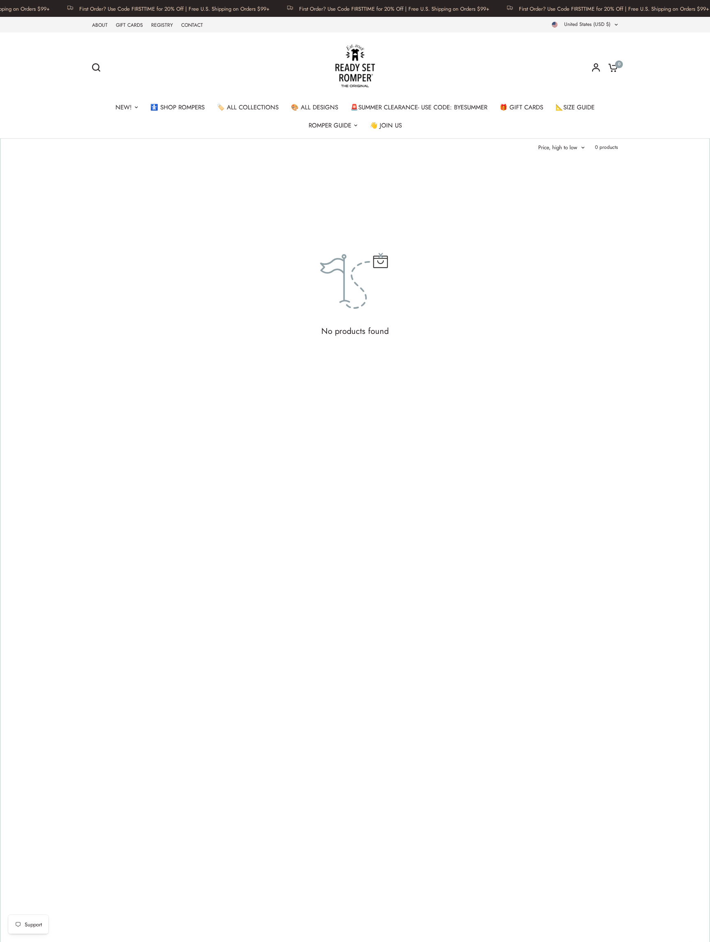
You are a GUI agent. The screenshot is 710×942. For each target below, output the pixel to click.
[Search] (98, 67)
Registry (162, 25)
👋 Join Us (386, 125)
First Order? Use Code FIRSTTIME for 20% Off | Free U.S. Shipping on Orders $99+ (160, 8)
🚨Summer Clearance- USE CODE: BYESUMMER (418, 107)
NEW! (123, 107)
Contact (192, 25)
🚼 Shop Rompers (177, 107)
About (100, 25)
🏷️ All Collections (248, 107)
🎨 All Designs (314, 107)
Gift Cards (129, 25)
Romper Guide (330, 125)
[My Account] (596, 67)
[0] (611, 67)
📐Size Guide (575, 107)
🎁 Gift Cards (521, 107)
